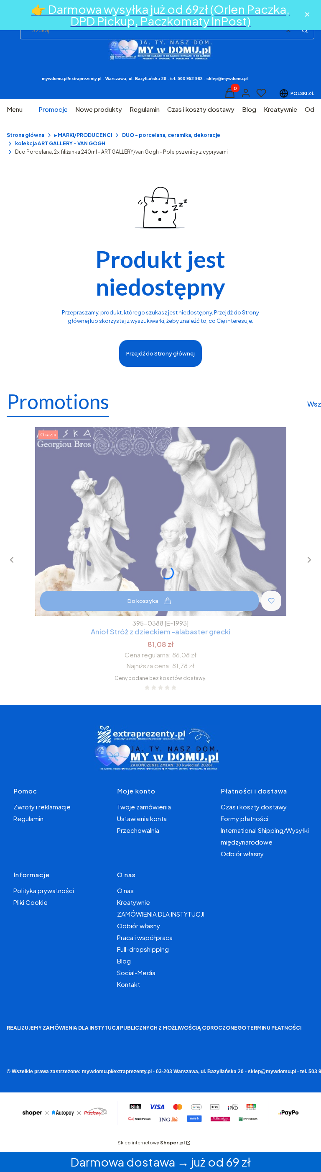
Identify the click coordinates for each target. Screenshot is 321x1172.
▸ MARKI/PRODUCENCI (83, 135)
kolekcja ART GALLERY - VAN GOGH (60, 143)
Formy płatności (244, 818)
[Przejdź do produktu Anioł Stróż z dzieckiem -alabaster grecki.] (160, 521)
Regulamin (28, 818)
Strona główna (25, 135)
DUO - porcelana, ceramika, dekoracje (171, 135)
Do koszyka (142, 601)
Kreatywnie (133, 902)
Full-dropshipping (143, 949)
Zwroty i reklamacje (42, 807)
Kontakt (128, 984)
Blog (124, 961)
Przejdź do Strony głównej (160, 353)
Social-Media (136, 972)
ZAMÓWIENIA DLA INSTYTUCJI (160, 914)
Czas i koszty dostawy (254, 807)
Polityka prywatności (43, 890)
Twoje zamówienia (144, 807)
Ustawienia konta (142, 818)
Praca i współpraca (145, 937)
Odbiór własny (242, 854)
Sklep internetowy (151, 1142)
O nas (125, 890)
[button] (304, 30)
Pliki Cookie (30, 902)
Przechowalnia (138, 830)
